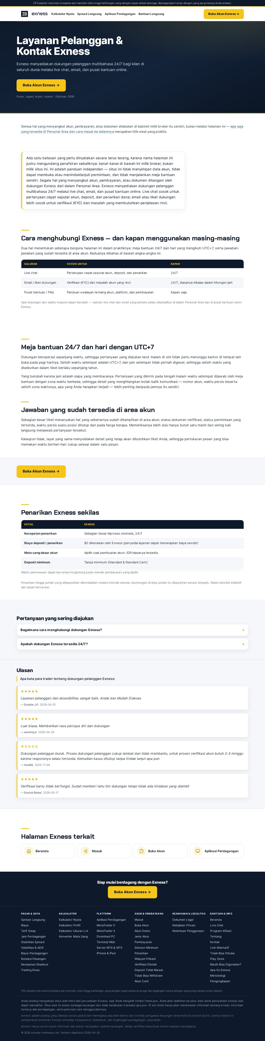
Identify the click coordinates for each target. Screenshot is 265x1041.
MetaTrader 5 (106, 925)
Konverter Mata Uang (73, 936)
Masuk (139, 919)
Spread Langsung (89, 14)
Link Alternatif (219, 947)
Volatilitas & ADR (32, 947)
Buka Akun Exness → (223, 14)
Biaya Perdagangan (34, 953)
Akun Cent (142, 981)
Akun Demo (142, 931)
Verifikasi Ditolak (146, 964)
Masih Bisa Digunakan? (225, 964)
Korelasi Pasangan (33, 958)
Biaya (25, 925)
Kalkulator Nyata (62, 14)
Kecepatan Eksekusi (34, 964)
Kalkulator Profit (70, 925)
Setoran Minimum (146, 947)
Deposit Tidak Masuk (149, 970)
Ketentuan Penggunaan (188, 931)
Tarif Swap (28, 931)
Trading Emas (30, 970)
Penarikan (141, 953)
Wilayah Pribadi (145, 958)
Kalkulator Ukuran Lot (73, 931)
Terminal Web (106, 942)
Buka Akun (142, 925)
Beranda (216, 919)
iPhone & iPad (106, 953)
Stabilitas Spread (33, 942)
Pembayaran (143, 942)
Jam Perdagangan (33, 936)
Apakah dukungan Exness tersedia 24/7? (54, 644)
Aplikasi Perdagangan (120, 14)
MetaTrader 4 (106, 931)
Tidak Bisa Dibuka (222, 953)
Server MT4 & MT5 (109, 947)
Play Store (217, 958)
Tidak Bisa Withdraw (149, 975)
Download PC (106, 936)
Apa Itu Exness (220, 970)
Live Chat (216, 925)
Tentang (215, 936)
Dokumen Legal (182, 919)
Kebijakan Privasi (183, 925)
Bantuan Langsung (151, 14)
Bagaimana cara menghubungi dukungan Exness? (61, 630)
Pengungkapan (220, 981)
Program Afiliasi (220, 931)
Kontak (214, 942)
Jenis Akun (142, 936)
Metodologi (217, 975)
